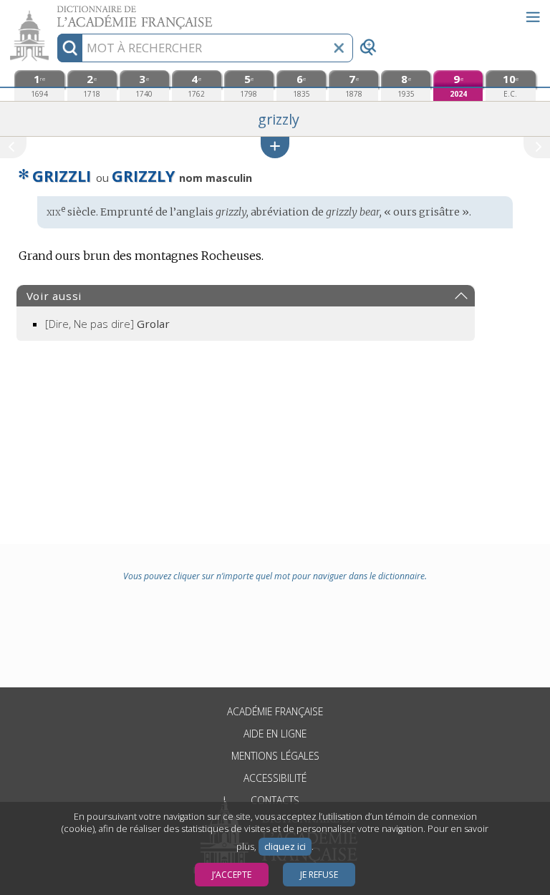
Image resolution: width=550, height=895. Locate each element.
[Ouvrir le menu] (533, 17)
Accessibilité (275, 778)
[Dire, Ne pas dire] (107, 323)
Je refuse (319, 875)
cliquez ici (285, 847)
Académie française (275, 711)
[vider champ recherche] (338, 48)
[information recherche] (69, 48)
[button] (275, 147)
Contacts (275, 800)
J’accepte (231, 875)
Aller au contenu (55, 12)
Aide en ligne (275, 733)
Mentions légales (275, 756)
